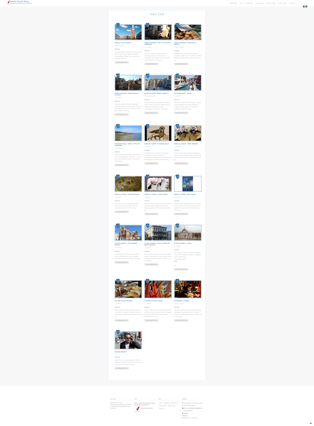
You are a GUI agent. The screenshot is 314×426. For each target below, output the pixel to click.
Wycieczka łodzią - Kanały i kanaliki (156, 93)
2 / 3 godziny (148, 47)
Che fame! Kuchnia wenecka (123, 301)
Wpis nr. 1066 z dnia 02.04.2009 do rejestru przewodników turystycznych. (144, 403)
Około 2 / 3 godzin (179, 47)
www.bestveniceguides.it (147, 408)
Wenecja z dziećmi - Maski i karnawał (186, 144)
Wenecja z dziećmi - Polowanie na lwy (156, 144)
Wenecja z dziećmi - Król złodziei (185, 194)
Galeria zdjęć (282, 3)
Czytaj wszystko (121, 62)
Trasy (241, 3)
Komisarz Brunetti (121, 352)
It (299, 3)
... (124, 58)
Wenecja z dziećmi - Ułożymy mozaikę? (127, 194)
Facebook (185, 415)
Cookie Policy (194, 417)
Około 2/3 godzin (119, 45)
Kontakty (292, 3)
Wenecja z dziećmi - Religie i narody (156, 194)
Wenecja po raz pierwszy (123, 43)
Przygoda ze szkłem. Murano (153, 301)
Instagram (185, 413)
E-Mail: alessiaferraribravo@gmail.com (193, 408)
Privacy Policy (186, 417)
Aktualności (259, 3)
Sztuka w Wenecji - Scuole (183, 243)
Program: (117, 49)
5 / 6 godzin (178, 96)
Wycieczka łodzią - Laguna (182, 93)
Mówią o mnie (270, 3)
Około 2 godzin (119, 148)
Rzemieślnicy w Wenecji (182, 301)
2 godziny (147, 197)
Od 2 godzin (118, 97)
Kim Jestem (233, 3)
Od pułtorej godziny (150, 96)
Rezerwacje (249, 3)
